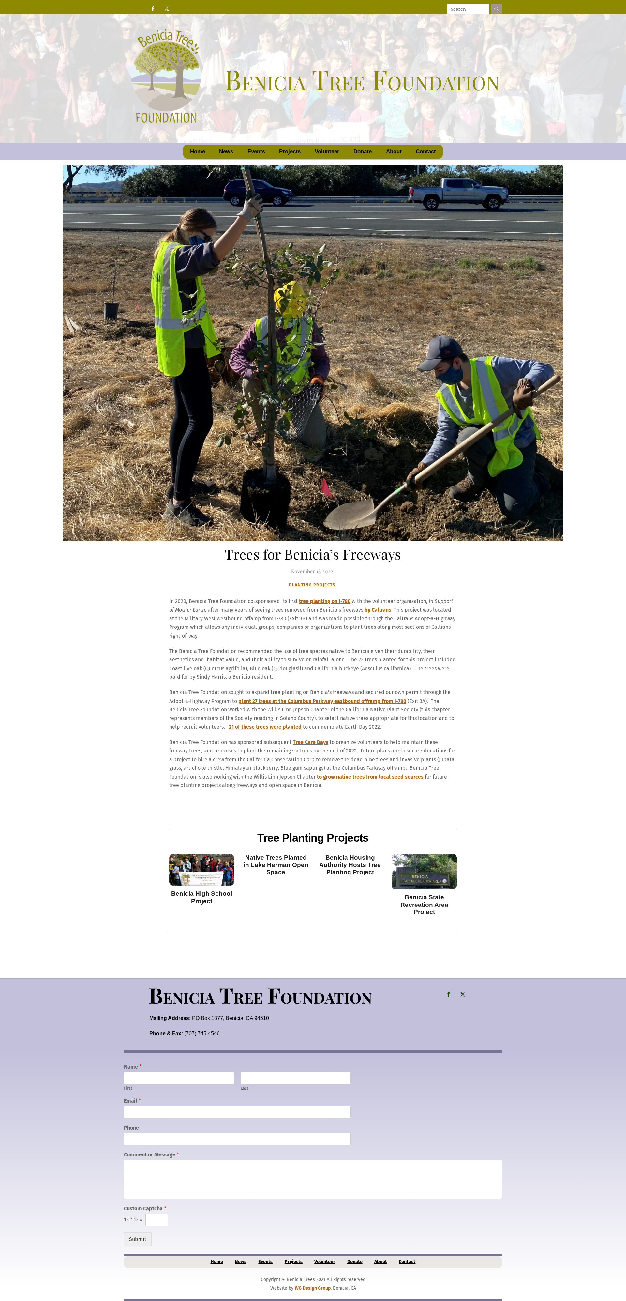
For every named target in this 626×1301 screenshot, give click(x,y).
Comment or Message (151, 1155)
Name (133, 1067)
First (128, 1088)
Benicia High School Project (201, 897)
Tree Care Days (310, 742)
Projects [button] (290, 151)
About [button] (394, 151)
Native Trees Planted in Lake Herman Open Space (276, 864)
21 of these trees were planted (265, 727)
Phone (131, 1128)
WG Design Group (313, 1288)
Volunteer (327, 151)
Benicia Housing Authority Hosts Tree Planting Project (350, 864)
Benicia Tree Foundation (260, 995)
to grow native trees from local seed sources (370, 777)
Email (132, 1101)
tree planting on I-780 (324, 601)
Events (256, 151)
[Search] (496, 9)
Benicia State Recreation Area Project (424, 904)
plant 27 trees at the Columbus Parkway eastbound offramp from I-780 (322, 701)
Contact (426, 151)
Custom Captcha (145, 1208)
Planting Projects (312, 584)
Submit (137, 1239)
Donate (362, 151)
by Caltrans (378, 610)
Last (244, 1088)
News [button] (226, 151)
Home (197, 151)
